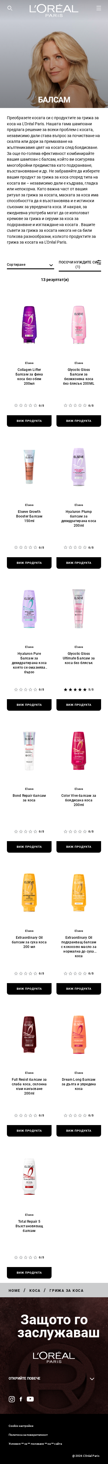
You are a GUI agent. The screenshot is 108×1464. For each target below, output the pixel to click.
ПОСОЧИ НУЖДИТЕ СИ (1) (78, 264)
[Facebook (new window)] (21, 1399)
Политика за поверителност (28, 1434)
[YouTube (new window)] (30, 1399)
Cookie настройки (21, 1425)
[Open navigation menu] (98, 8)
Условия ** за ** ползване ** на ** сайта (35, 1443)
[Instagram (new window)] (12, 1399)
